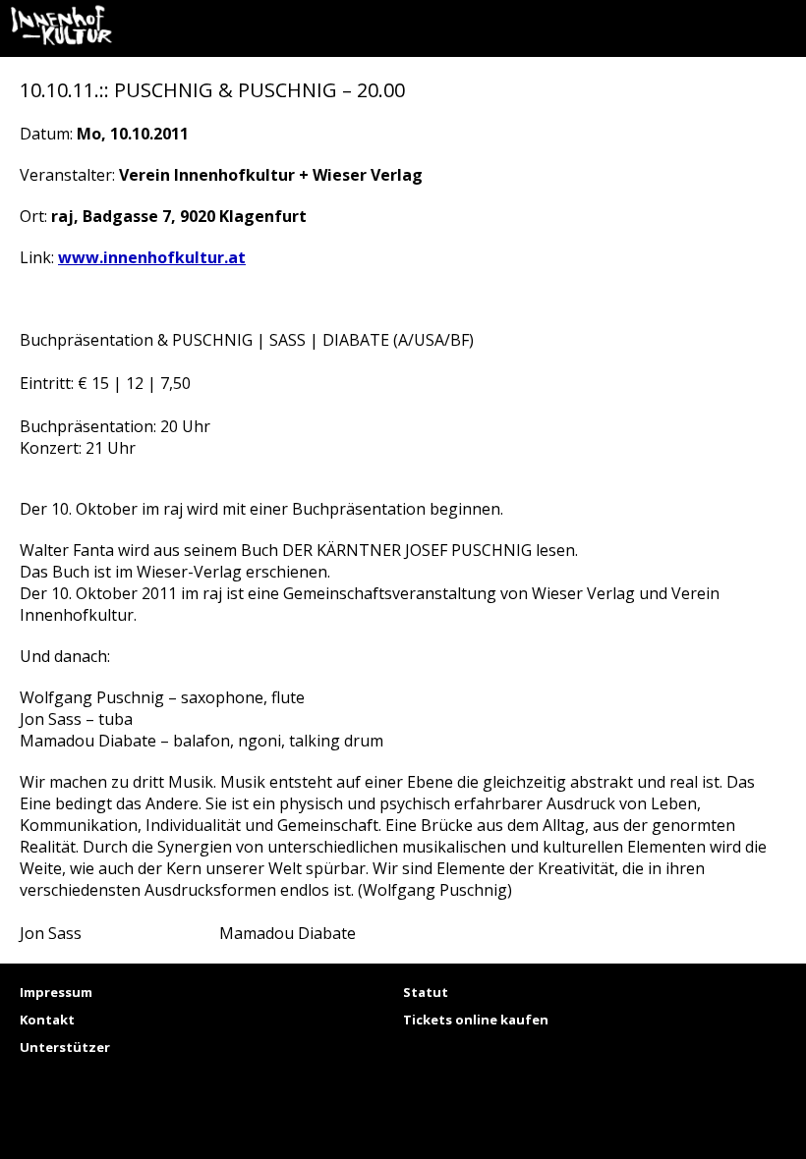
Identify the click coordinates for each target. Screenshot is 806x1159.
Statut (425, 992)
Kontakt (47, 1019)
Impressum (56, 992)
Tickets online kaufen (475, 1019)
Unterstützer (65, 1047)
